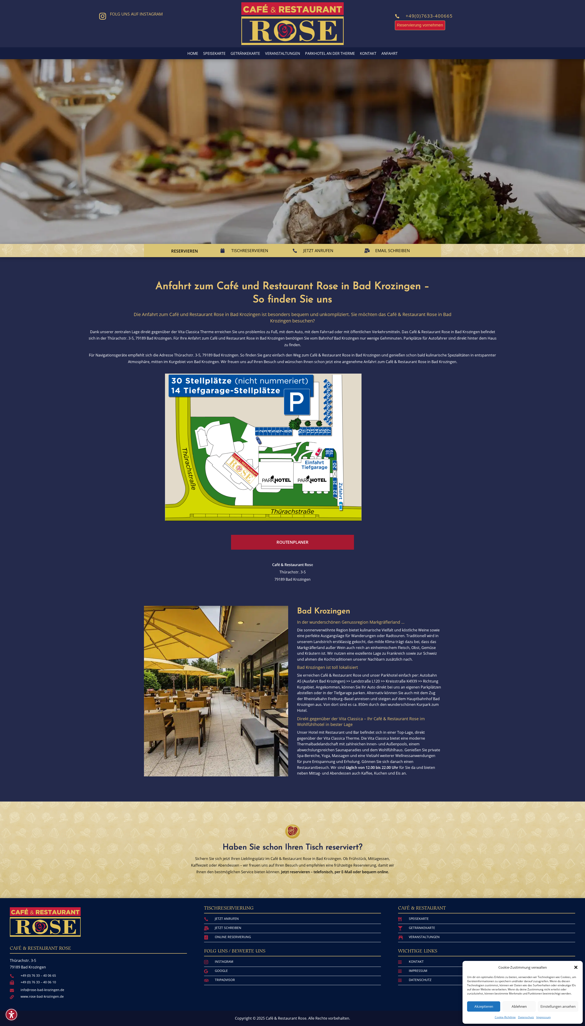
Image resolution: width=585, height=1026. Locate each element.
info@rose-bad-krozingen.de (42, 990)
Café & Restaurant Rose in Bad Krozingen (444, 331)
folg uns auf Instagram (136, 14)
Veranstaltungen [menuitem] (282, 54)
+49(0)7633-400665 (429, 16)
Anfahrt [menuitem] (389, 54)
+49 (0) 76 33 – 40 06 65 (38, 975)
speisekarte (419, 918)
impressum (418, 970)
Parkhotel (389, 675)
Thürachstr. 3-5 (292, 572)
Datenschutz (526, 1017)
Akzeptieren (483, 1006)
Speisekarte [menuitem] (214, 54)
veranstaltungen (424, 937)
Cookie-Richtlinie (505, 1017)
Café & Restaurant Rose (341, 675)
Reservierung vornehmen (420, 25)
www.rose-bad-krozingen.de (42, 996)
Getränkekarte (422, 928)
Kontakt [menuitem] (368, 54)
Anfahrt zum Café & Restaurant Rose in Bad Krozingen (410, 361)
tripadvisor (225, 980)
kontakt (416, 961)
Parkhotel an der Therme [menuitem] (330, 54)
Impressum (543, 1017)
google (221, 970)
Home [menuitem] (192, 54)
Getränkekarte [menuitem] (245, 54)
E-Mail (346, 871)
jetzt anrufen (227, 918)
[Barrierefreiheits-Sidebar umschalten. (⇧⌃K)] (11, 1014)
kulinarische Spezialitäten (448, 355)
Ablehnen (519, 1006)
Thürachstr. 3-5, (121, 338)
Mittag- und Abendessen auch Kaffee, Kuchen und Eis (355, 773)
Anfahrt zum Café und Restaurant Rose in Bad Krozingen (236, 338)
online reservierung (233, 937)
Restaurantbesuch (313, 767)
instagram (224, 961)
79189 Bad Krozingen (154, 338)
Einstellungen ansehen (558, 1006)
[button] (576, 967)
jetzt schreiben (228, 928)
